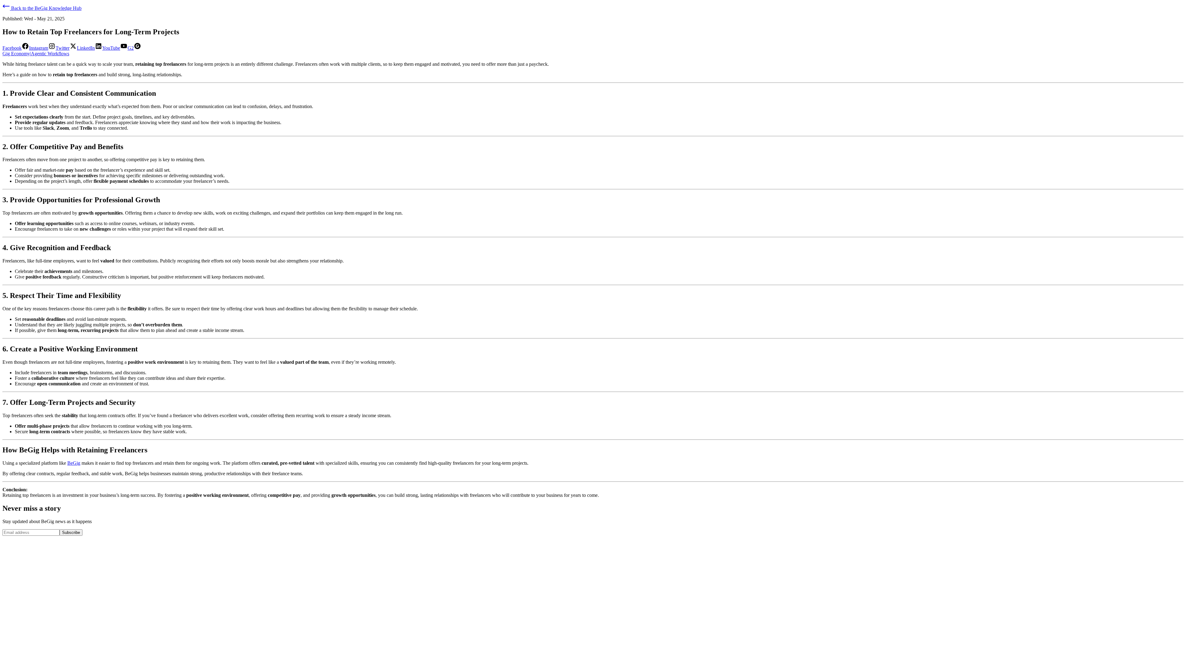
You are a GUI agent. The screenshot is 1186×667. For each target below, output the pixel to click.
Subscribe (71, 532)
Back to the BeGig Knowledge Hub (46, 8)
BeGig (73, 463)
